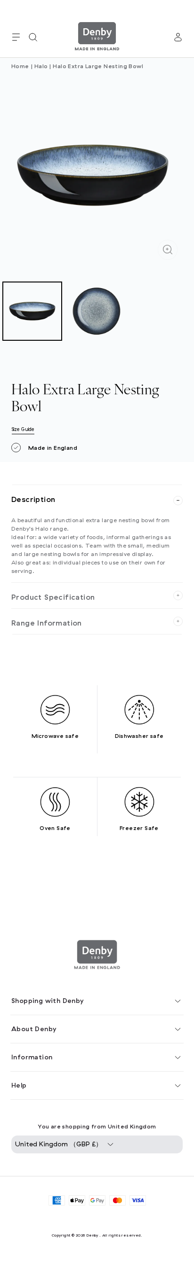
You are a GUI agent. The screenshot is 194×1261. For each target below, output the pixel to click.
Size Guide (23, 429)
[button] (16, 37)
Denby (92, 1235)
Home (20, 66)
